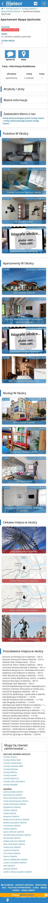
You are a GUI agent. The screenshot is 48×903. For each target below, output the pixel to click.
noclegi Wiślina (10, 772)
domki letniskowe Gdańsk (14, 804)
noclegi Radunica (11, 778)
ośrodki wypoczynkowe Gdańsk (17, 835)
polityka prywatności (19, 887)
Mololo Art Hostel (24, 221)
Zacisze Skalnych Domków (24, 251)
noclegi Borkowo (10, 769)
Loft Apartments (24, 481)
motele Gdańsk (10, 828)
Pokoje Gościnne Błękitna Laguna (24, 192)
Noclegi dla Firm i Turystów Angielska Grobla (24, 509)
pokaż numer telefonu (10, 30)
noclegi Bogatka (10, 784)
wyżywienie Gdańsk (12, 807)
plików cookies (27, 895)
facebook (8, 885)
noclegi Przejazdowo (12, 763)
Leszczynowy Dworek (24, 292)
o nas (36, 887)
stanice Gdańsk (10, 856)
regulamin (41, 885)
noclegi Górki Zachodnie (14, 781)
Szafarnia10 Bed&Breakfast (24, 451)
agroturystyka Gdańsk (13, 791)
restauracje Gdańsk (12, 847)
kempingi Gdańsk (11, 816)
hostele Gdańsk (10, 810)
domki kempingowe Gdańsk (15, 801)
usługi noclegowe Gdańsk (14, 862)
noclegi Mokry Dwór (12, 760)
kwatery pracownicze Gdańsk (16, 819)
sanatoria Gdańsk (11, 850)
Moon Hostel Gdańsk (24, 422)
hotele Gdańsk (9, 813)
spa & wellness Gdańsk (13, 831)
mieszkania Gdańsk (12, 825)
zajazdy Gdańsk (10, 868)
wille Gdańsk (9, 865)
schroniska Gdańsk (11, 853)
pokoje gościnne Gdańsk (14, 841)
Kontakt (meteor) (24, 885)
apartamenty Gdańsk (12, 795)
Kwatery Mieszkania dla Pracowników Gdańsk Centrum (24, 321)
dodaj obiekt (28, 890)
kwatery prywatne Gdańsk (14, 822)
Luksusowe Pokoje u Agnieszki (24, 351)
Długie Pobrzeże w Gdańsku (24, 580)
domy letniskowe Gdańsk (14, 798)
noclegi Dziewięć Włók (13, 766)
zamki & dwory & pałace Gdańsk (17, 871)
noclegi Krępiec (10, 757)
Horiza (24, 162)
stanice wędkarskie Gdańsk (15, 859)
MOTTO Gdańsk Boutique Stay (24, 381)
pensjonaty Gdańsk (11, 838)
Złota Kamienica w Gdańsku (24, 610)
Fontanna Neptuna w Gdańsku (24, 639)
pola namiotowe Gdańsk (14, 844)
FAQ (4, 887)
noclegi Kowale (10, 775)
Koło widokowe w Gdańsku (24, 551)
